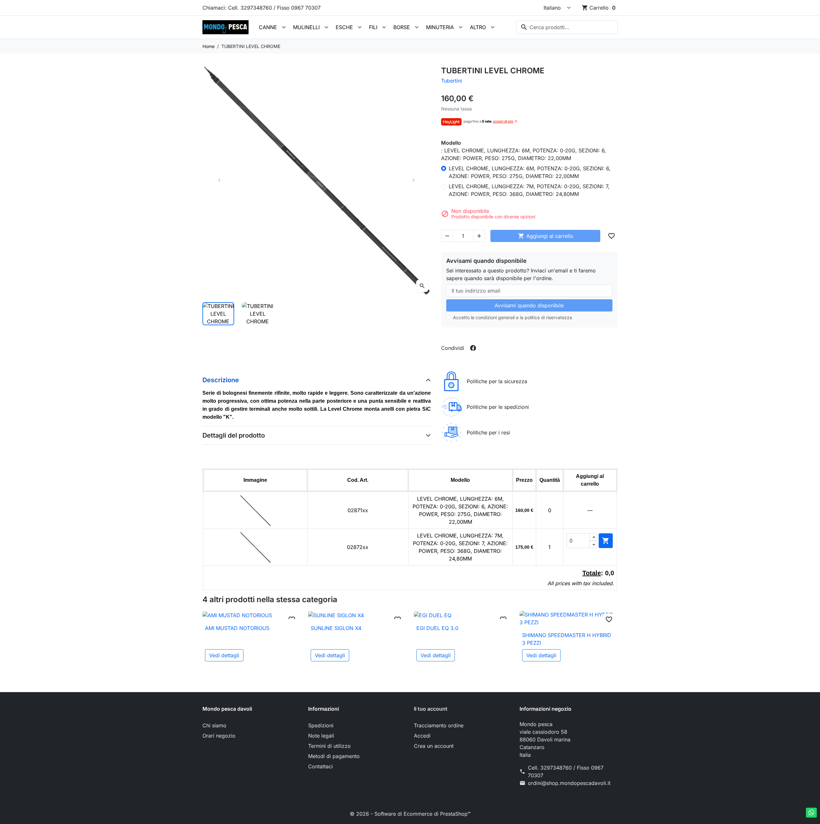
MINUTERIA (440, 27)
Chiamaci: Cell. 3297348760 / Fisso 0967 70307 (261, 7)
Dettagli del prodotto (233, 435)
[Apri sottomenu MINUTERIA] (460, 27)
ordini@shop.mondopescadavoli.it (569, 783)
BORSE (401, 27)
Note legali (321, 735)
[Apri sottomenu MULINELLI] (326, 27)
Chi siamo (214, 725)
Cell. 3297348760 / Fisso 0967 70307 (565, 771)
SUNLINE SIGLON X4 (336, 628)
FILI (373, 27)
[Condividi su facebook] (473, 348)
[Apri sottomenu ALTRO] (492, 27)
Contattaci (320, 766)
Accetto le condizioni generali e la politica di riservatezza (512, 317)
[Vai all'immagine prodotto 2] (258, 313)
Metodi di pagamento (334, 756)
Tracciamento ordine (438, 725)
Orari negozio (218, 735)
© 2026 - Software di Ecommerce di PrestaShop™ (410, 814)
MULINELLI (306, 27)
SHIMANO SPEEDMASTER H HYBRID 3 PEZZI (566, 639)
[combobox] (567, 27)
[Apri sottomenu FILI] (384, 27)
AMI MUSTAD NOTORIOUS (237, 628)
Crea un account (434, 746)
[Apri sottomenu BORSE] (417, 27)
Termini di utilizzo (329, 746)
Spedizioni (320, 725)
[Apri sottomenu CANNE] (284, 27)
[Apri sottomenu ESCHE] (360, 27)
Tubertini (451, 80)
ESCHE (344, 27)
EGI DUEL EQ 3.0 (437, 628)
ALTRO (478, 27)
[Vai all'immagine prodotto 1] (218, 313)
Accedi (422, 735)
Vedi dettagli (224, 655)
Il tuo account (430, 709)
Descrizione (220, 380)
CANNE (268, 27)
